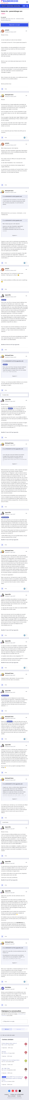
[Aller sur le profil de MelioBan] (2, 988)
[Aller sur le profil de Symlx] (26, 1069)
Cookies (19, 1096)
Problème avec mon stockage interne (10, 1060)
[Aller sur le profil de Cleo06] (26, 1077)
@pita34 (4, 299)
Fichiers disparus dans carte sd (9, 1043)
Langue (6, 1094)
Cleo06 (5, 1081)
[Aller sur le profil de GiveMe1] (26, 1044)
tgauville (18, 361)
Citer (6, 89)
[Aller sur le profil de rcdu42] (26, 1052)
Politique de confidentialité (16, 1094)
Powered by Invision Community (14, 1097)
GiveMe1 (5, 1044)
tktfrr (4, 1061)
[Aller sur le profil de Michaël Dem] (2, 95)
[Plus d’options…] (26, 31)
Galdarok (5, 1053)
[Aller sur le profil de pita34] (2, 31)
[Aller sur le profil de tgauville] (2, 295)
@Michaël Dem (5, 517)
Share (7, 1029)
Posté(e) (10, 31)
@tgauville (9, 721)
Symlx (4, 1070)
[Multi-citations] (2, 89)
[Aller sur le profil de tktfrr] (26, 1061)
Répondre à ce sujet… (9, 1021)
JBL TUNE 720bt (6, 1068)
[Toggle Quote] (3, 196)
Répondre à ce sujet (14, 24)
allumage (4, 1051)
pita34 (4, 17)
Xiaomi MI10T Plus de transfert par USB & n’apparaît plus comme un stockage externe (12, 1078)
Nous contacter (12, 1096)
